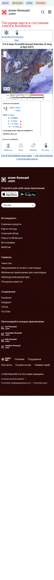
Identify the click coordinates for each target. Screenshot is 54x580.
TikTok (4, 306)
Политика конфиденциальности (15, 382)
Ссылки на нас (23, 364)
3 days (17, 107)
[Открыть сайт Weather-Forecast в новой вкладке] (41, 3)
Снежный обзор (10, 233)
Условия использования (12, 378)
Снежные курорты (11, 224)
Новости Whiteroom (12, 238)
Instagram (6, 302)
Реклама (19, 359)
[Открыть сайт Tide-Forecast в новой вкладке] (29, 3)
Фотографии (8, 242)
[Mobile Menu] (49, 12)
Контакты (6, 364)
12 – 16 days (14, 126)
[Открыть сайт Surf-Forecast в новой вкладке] (5, 3)
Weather (33, 150)
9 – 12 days (13, 123)
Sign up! (14, 134)
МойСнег (6, 247)
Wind (21, 150)
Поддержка (34, 359)
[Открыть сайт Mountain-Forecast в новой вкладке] (17, 3)
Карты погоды (9, 228)
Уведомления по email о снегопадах (21, 267)
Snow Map (6, 36)
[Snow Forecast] (15, 12)
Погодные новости (11, 281)
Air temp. (46, 150)
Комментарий (42, 364)
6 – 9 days (12, 120)
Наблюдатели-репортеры (15, 277)
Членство (6, 263)
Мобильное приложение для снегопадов (23, 272)
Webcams (8, 150)
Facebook (6, 297)
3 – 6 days (13, 117)
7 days (17, 110)
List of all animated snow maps (16, 155)
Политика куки (40, 382)
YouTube (5, 311)
